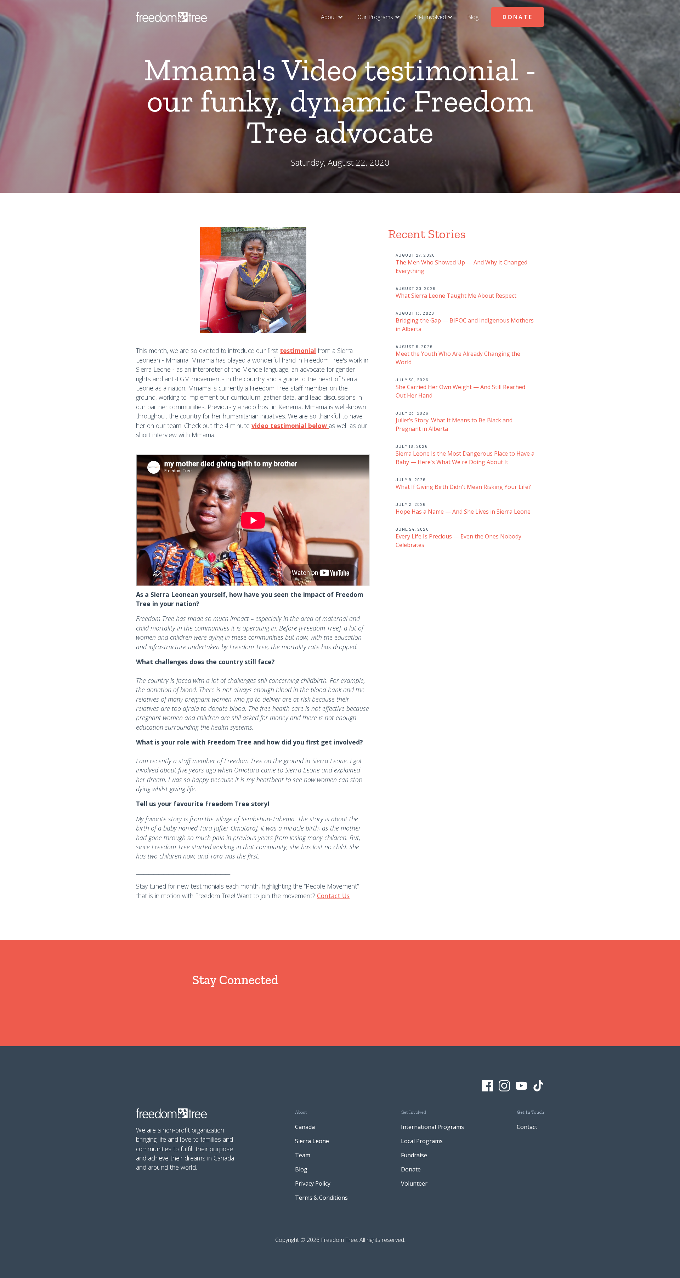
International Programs (432, 1127)
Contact (527, 1127)
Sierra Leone (312, 1141)
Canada (305, 1127)
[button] (332, 17)
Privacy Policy (312, 1183)
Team (302, 1155)
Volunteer (414, 1183)
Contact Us (333, 895)
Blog (472, 17)
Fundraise (414, 1155)
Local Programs (422, 1141)
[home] (171, 17)
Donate (518, 17)
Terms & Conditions (321, 1198)
